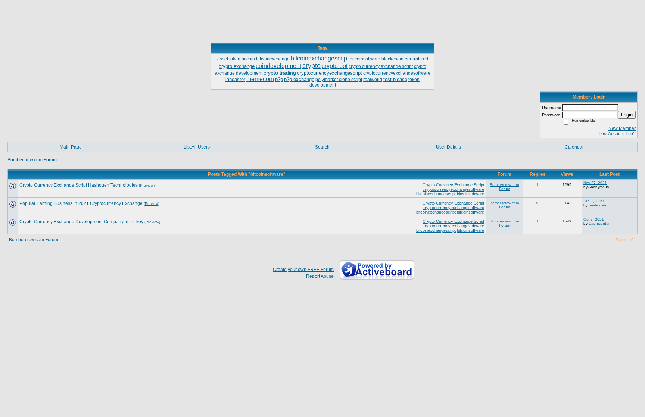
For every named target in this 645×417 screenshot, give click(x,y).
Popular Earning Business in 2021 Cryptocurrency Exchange (81, 203)
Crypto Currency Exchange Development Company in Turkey (81, 221)
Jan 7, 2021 (593, 201)
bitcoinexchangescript (436, 194)
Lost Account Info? (617, 133)
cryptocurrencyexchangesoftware (453, 189)
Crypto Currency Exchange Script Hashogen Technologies (78, 185)
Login (627, 115)
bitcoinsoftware (470, 194)
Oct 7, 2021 (593, 219)
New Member (622, 128)
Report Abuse (320, 276)
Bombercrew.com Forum (32, 159)
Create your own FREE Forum (303, 269)
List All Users (197, 147)
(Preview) (147, 185)
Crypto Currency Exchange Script (453, 185)
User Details (448, 147)
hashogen (597, 205)
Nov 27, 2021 (595, 183)
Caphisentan (600, 223)
